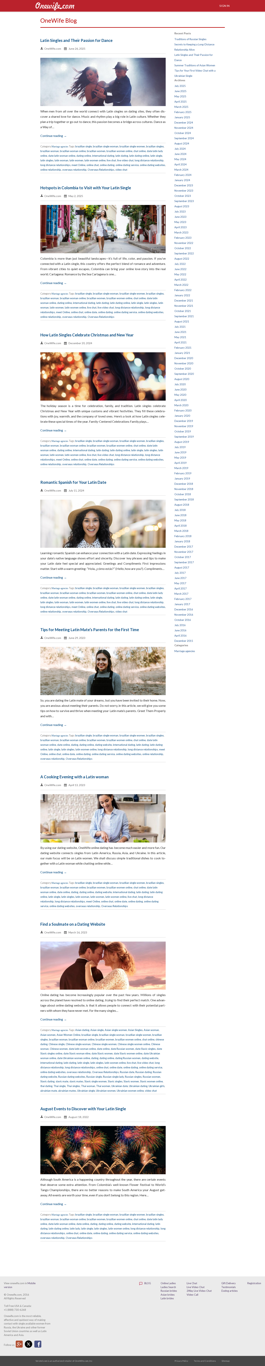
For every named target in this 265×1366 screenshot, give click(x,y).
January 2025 (182, 117)
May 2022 (180, 274)
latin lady (75, 1228)
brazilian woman (49, 151)
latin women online (95, 160)
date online (63, 744)
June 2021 (180, 332)
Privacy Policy (181, 1361)
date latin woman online (61, 155)
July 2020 (180, 384)
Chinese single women (104, 1044)
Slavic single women (95, 1081)
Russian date (127, 1072)
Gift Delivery (228, 1283)
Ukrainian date (119, 1086)
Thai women (103, 1086)
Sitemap (225, 1361)
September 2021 (184, 316)
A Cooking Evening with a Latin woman (74, 776)
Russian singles (133, 1076)
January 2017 (182, 604)
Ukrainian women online (130, 1090)
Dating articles (229, 1290)
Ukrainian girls (157, 1086)
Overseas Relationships (101, 169)
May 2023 (180, 222)
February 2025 (182, 112)
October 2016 (182, 619)
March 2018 (181, 530)
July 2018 (180, 509)
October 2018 (182, 494)
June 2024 (180, 154)
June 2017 (180, 578)
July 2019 (180, 447)
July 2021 (180, 326)
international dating (103, 155)
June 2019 (180, 452)
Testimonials (228, 1287)
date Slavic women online (128, 1053)
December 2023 (183, 185)
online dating (107, 165)
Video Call (192, 1294)
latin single (156, 155)
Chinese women (59, 1048)
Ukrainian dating (138, 1086)
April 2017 (180, 588)
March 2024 (181, 169)
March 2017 (181, 593)
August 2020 (181, 379)
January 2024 (182, 180)
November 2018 (183, 489)
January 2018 (182, 541)
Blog (147, 1283)
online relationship (50, 169)
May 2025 (180, 96)
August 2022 (181, 258)
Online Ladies (168, 1283)
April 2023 (180, 227)
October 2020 (182, 368)
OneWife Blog (58, 20)
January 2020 (182, 415)
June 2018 (180, 515)
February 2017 (182, 598)
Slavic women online (151, 1081)
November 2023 (183, 190)
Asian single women (116, 1030)
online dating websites (152, 165)
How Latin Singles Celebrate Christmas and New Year (87, 335)
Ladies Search (168, 1287)
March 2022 (181, 284)
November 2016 (183, 614)
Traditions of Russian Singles (190, 39)
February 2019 (182, 473)
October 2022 (182, 248)
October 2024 (182, 133)
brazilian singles (155, 146)
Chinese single (57, 1044)
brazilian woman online (73, 151)
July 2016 (180, 625)
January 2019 (182, 478)
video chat (121, 169)
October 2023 (182, 195)
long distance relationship (149, 160)
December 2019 (183, 421)
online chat (93, 165)
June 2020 (180, 389)
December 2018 (183, 483)
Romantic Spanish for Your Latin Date (73, 482)
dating (74, 744)
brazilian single (83, 146)
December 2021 (183, 300)
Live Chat (192, 1283)
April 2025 (180, 101)
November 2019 (183, 426)
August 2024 (181, 143)
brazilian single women (132, 146)
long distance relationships (55, 165)
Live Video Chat (195, 1287)
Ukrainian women (106, 1090)
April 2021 (180, 342)
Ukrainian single (86, 1090)
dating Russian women (127, 1058)
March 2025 (181, 106)
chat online (139, 151)
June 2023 (180, 216)
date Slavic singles (145, 1048)
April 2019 (180, 462)
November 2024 (183, 127)
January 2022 (182, 295)
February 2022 (182, 290)
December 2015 (183, 640)
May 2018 (180, 520)
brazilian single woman (105, 146)
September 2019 (184, 436)
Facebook (37, 1344)
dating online (83, 155)
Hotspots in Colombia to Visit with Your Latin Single (85, 187)
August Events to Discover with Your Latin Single (83, 1108)
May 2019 (180, 457)
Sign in (224, 5)
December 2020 (183, 358)
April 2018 (180, 525)
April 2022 (180, 279)
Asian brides (168, 1294)
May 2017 (180, 583)
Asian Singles (135, 1030)
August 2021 (181, 321)
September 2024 (184, 138)
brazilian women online (119, 151)
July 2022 (180, 263)
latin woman (61, 160)
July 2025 (180, 85)
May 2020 (180, 394)
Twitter (28, 1344)
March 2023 (181, 232)
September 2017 (184, 562)
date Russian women (122, 1048)
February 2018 (182, 536)
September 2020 (184, 373)
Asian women (47, 1034)
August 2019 (181, 441)
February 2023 (182, 237)
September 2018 (184, 499)
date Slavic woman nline (76, 1053)
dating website (103, 744)
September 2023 (184, 201)
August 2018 (181, 504)
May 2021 (180, 337)
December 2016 (183, 609)
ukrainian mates (67, 1090)
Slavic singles (115, 1081)
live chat (111, 160)
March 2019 (181, 468)
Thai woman (88, 1086)
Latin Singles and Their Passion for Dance (76, 40)
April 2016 (180, 635)
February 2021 (182, 347)
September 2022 (184, 253)
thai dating (46, 1086)
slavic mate (62, 1081)
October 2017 (182, 557)
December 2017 (183, 546)
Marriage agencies (60, 146)
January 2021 (182, 352)
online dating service (127, 165)
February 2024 (182, 174)
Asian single (97, 1030)
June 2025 (180, 91)
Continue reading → (53, 135)
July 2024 (180, 148)
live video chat (125, 160)
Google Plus (19, 1344)
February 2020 (182, 410)
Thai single (60, 1086)
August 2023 (181, 206)
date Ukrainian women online (73, 1058)
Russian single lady (113, 1076)
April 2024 (180, 164)
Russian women (151, 1076)
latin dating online (139, 155)
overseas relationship (74, 169)
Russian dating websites (71, 1076)
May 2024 (180, 159)
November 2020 (183, 363)
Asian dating (82, 1030)
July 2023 (180, 211)
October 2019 (182, 431)
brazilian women (96, 151)
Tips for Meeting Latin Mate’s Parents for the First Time (89, 629)
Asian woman (151, 1030)
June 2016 (180, 630)
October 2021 (182, 311)
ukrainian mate (48, 1090)
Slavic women (131, 1081)
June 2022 (180, 269)
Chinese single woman (78, 1044)
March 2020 (181, 405)
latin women (76, 160)
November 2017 (183, 551)
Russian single (94, 1076)
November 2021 (183, 305)
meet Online (78, 165)
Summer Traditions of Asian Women (195, 65)
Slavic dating (47, 1081)
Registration (254, 1283)
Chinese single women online (134, 1044)
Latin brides (167, 1298)
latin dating (121, 155)
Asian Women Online (68, 1034)
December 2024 (183, 122)
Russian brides (169, 1290)
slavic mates (76, 1081)
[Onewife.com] (55, 6)
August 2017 (181, 567)
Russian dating (143, 1072)
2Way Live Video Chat (199, 1290)
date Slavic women (102, 1053)
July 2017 (180, 572)
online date (90, 312)
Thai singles (73, 1086)
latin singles (46, 160)
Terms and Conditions (205, 1361)
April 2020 (180, 400)
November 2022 (183, 243)
